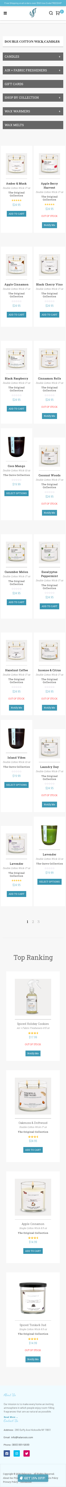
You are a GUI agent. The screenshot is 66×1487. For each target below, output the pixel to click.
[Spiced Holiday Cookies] (33, 997)
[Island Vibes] (16, 738)
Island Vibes (16, 757)
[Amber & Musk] (16, 164)
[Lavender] (16, 844)
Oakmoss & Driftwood (33, 1123)
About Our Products (13, 1477)
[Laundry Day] (49, 747)
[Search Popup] (51, 12)
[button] (58, 14)
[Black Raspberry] (16, 359)
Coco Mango (16, 466)
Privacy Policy (10, 1481)
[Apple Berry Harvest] (49, 164)
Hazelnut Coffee (16, 670)
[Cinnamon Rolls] (49, 359)
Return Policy (51, 1477)
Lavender (16, 863)
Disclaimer (26, 1481)
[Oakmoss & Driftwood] (33, 1096)
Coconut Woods (49, 475)
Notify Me (49, 225)
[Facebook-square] (7, 1453)
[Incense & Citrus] (49, 651)
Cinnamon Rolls (49, 378)
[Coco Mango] (16, 446)
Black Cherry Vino (49, 284)
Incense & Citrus (49, 670)
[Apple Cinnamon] (16, 265)
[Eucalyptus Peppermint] (49, 552)
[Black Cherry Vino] (49, 265)
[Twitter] (26, 1453)
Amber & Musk (16, 183)
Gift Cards (14, 84)
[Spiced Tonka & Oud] (33, 1298)
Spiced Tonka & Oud (33, 1325)
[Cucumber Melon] (16, 552)
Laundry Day (49, 767)
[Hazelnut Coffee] (16, 651)
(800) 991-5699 (20, 1444)
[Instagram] (17, 1453)
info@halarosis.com (22, 1437)
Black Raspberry (16, 378)
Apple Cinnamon (16, 284)
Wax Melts (14, 125)
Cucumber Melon (16, 572)
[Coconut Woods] (49, 456)
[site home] (33, 13)
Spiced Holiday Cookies (33, 1024)
